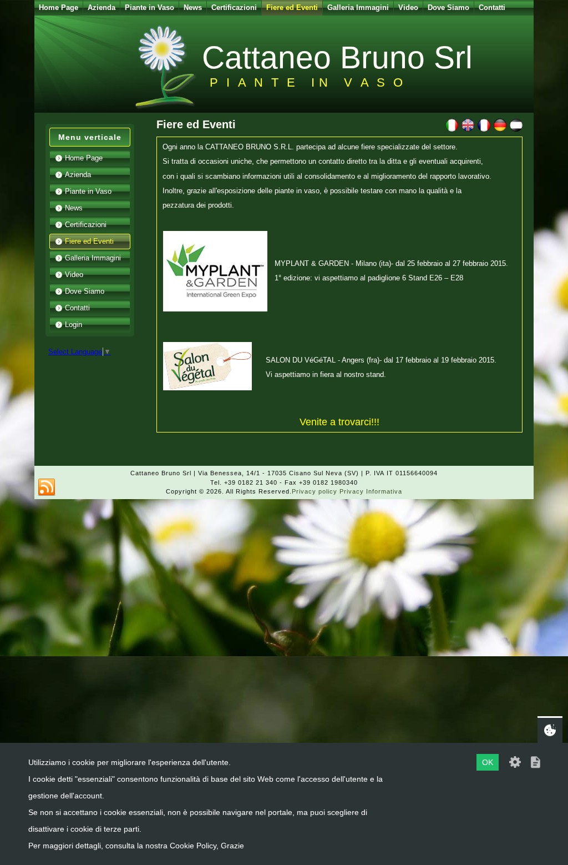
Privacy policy (314, 491)
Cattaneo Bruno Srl (337, 57)
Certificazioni (234, 7)
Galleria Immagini (358, 7)
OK (487, 762)
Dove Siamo (448, 7)
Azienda (101, 7)
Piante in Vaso (149, 7)
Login (73, 324)
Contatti (492, 7)
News (193, 7)
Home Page (58, 7)
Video (408, 7)
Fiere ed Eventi (292, 7)
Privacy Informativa (370, 491)
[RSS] (46, 487)
